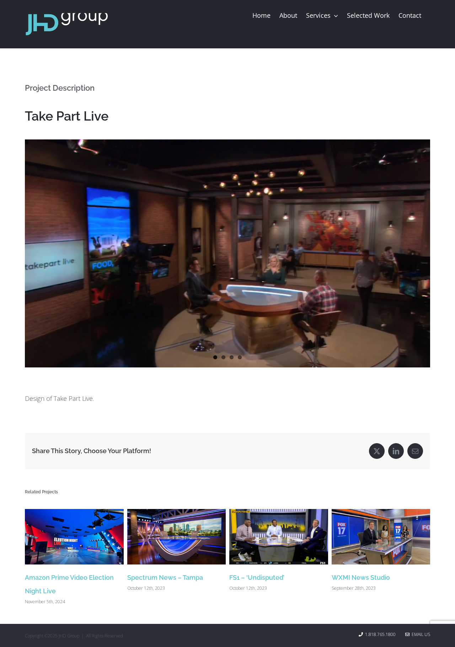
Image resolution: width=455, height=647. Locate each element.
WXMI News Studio (361, 577)
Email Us (420, 634)
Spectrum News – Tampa (165, 577)
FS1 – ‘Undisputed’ (256, 577)
